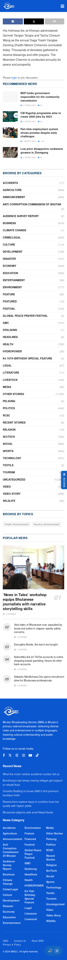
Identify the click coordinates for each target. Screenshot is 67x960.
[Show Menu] (62, 6)
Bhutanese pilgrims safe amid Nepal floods (28, 812)
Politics (9, 408)
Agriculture (12, 190)
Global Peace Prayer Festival (25, 316)
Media (7, 387)
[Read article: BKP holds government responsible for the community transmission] (10, 96)
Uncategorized (14, 479)
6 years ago (29, 105)
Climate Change (14, 230)
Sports (8, 451)
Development (13, 251)
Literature (11, 372)
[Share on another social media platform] (54, 21)
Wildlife (9, 501)
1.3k (42, 141)
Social (8, 444)
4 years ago (29, 157)
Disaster (9, 258)
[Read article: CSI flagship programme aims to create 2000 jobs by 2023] (10, 116)
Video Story (11, 493)
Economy (9, 266)
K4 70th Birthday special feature (27, 358)
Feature (9, 294)
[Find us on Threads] (16, 755)
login (14, 77)
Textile (8, 465)
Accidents (10, 183)
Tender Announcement (17, 524)
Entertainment (14, 280)
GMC (6, 323)
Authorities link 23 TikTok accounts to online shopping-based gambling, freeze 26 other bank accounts (38, 660)
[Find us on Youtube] (30, 755)
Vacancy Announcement (46, 524)
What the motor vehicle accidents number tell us (31, 774)
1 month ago (29, 141)
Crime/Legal (12, 237)
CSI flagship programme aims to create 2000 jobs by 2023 (40, 115)
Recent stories (14, 422)
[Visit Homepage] (9, 6)
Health (8, 344)
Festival (9, 308)
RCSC (6, 415)
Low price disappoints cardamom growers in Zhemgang (41, 150)
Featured (10, 301)
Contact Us (20, 940)
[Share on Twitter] (34, 21)
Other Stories (13, 394)
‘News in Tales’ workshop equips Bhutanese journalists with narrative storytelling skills (24, 601)
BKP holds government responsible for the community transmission (40, 96)
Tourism (9, 472)
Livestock (10, 380)
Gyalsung (10, 330)
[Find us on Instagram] (23, 755)
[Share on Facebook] (13, 21)
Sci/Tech (9, 436)
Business (9, 223)
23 (40, 121)
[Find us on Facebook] (4, 755)
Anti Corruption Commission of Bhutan (32, 204)
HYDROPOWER (12, 351)
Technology (12, 458)
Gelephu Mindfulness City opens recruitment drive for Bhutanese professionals (39, 678)
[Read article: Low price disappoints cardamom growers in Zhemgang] (10, 152)
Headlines (10, 337)
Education (10, 273)
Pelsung (9, 401)
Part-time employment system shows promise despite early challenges (39, 132)
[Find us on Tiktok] (37, 755)
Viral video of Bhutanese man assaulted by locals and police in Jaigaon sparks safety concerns (38, 628)
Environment (12, 287)
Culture (9, 244)
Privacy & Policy (12, 944)
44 (40, 157)
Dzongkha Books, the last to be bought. (36, 644)
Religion (9, 429)
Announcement (14, 197)
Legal (7, 365)
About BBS (38, 940)
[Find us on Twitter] (10, 755)
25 (40, 105)
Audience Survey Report (21, 216)
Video (7, 486)
